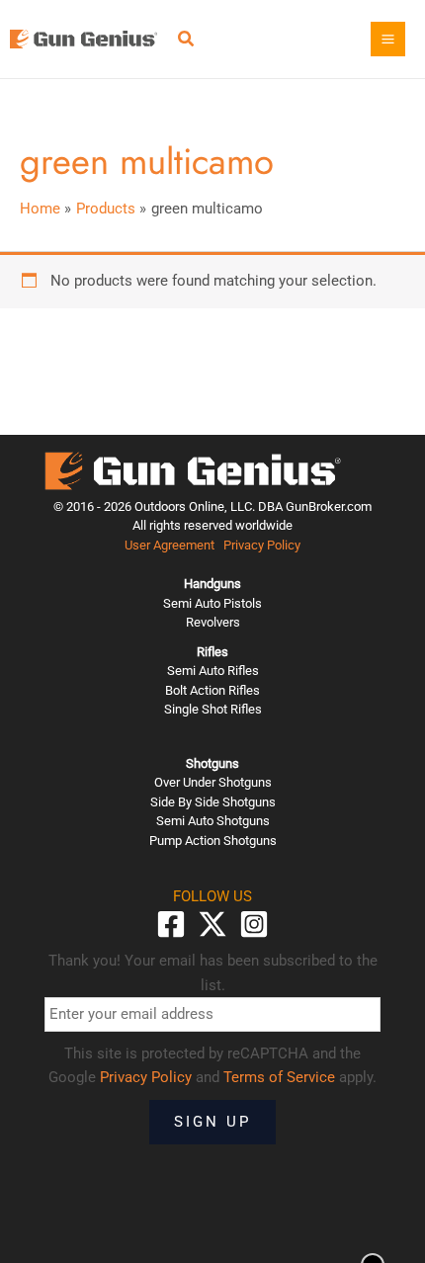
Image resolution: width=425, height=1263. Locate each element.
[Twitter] (212, 924)
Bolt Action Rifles (212, 690)
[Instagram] (254, 924)
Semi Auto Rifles (213, 670)
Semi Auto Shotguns (213, 820)
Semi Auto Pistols (212, 603)
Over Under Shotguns (213, 782)
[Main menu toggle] (388, 39)
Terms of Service (279, 1077)
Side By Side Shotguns (213, 802)
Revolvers (213, 622)
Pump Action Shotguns (213, 840)
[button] (187, 41)
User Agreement (169, 545)
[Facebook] (171, 924)
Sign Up (212, 1122)
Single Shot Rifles (213, 709)
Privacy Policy (261, 545)
